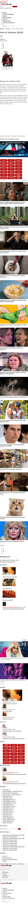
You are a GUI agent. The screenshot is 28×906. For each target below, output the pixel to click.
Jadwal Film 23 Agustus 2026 (10, 845)
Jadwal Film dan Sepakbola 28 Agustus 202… (14, 609)
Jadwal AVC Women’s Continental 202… (12, 731)
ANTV (14, 745)
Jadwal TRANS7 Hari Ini (8, 817)
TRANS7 (13, 757)
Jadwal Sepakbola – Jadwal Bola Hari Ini (12, 791)
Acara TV (5, 729)
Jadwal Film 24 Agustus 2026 (10, 841)
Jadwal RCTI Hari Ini (8, 812)
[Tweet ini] (3, 45)
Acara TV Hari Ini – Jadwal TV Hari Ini (12, 794)
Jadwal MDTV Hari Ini (8, 804)
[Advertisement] (14, 85)
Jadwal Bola (6, 762)
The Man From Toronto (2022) (10, 577)
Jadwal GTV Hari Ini (7, 798)
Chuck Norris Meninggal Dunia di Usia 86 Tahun (14, 783)
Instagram (6, 875)
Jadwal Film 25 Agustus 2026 (10, 840)
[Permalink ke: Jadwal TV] (1, 37)
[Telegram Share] (3, 47)
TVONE (6, 759)
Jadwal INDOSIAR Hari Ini (9, 799)
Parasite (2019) (7, 562)
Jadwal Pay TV (6, 789)
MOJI (6, 754)
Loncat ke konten (4, 1)
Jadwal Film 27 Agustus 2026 (10, 836)
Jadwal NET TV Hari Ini (8, 811)
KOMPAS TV (21, 748)
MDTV (6, 751)
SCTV (6, 757)
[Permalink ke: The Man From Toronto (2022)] (9, 574)
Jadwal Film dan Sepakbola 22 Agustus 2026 (13, 846)
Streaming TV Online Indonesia (10, 793)
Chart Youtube (21, 763)
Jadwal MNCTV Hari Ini (8, 808)
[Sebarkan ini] (3, 43)
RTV (21, 754)
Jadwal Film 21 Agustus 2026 (10, 848)
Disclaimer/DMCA (4, 864)
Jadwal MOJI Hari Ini (8, 809)
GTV (21, 745)
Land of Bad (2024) (7, 588)
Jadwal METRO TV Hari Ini (9, 806)
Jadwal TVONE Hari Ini (8, 821)
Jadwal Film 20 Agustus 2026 (10, 850)
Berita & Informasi (7, 772)
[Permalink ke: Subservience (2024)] (9, 597)
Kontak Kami (21, 864)
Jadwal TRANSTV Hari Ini (9, 819)
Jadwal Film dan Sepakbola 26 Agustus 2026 (13, 838)
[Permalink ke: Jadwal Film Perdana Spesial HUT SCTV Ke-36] (5, 735)
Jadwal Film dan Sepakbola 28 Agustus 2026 (13, 835)
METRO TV (14, 751)
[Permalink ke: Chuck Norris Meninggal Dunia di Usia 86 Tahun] (5, 780)
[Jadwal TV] (6, 5)
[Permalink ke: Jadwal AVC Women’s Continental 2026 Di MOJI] (5, 727)
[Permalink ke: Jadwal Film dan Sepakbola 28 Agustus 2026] (5, 605)
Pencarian (15, 6)
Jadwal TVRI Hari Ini (8, 822)
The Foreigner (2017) (9, 560)
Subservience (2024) (8, 600)
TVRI (14, 759)
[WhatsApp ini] (3, 48)
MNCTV (21, 751)
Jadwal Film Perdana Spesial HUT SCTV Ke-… (14, 738)
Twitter (5, 874)
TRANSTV (21, 757)
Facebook (6, 872)
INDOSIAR (6, 748)
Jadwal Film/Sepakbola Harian (10, 607)
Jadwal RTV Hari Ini (7, 814)
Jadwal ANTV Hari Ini (8, 796)
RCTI (14, 754)
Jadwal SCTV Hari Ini (8, 816)
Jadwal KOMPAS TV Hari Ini (9, 803)
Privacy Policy (13, 864)
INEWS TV (14, 748)
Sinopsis (5, 702)
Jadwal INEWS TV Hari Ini (9, 801)
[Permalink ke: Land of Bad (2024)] (9, 585)
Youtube (6, 877)
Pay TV (21, 759)
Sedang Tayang (6, 745)
